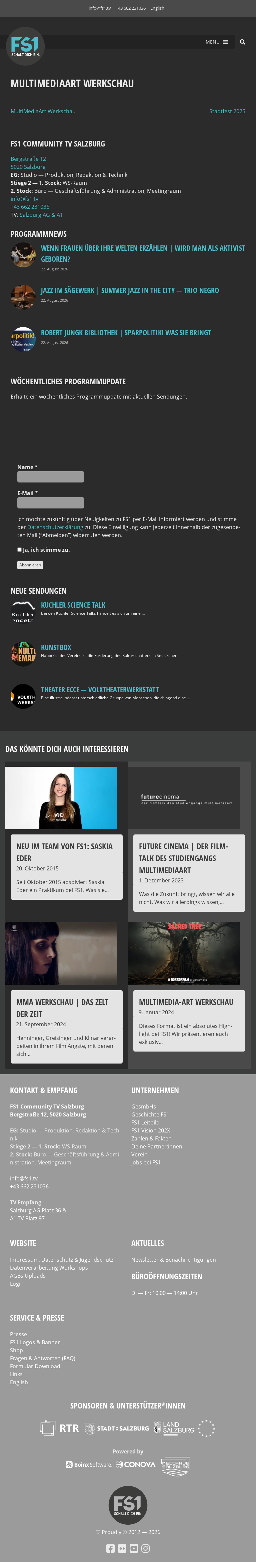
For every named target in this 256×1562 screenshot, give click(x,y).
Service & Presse (37, 1317)
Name (27, 467)
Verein (139, 1154)
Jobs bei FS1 (146, 1162)
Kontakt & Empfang (44, 1090)
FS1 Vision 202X (150, 1130)
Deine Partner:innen (156, 1146)
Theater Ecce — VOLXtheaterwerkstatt (100, 689)
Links (16, 1374)
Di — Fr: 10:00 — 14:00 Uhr (164, 1293)
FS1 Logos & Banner (35, 1342)
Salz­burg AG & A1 (41, 214)
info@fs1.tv (100, 8)
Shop (16, 1350)
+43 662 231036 (131, 8)
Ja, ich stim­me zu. (46, 549)
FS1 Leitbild (145, 1122)
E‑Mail (27, 493)
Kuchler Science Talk (73, 605)
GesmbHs (143, 1106)
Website (23, 1242)
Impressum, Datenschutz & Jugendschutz (61, 1259)
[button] (213, 42)
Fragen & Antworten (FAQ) (42, 1358)
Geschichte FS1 (150, 1114)
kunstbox (56, 647)
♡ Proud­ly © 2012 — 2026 (128, 1532)
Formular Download (35, 1366)
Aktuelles (147, 1242)
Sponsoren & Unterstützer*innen (128, 1405)
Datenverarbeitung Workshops (49, 1267)
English (157, 8)
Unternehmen (155, 1090)
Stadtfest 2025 (227, 111)
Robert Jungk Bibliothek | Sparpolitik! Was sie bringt (126, 332)
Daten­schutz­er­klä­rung (55, 527)
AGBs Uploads (28, 1275)
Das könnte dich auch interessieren (67, 748)
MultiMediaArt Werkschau (43, 111)
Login (17, 1283)
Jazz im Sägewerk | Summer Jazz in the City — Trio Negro (130, 290)
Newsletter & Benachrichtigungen (173, 1259)
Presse (18, 1334)
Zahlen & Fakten (151, 1138)
